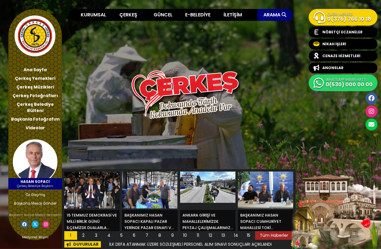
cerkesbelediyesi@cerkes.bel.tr (371, 124)
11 (198, 235)
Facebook (371, 98)
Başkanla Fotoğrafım (35, 119)
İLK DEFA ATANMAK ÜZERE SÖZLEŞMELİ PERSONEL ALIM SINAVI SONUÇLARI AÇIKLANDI (171, 244)
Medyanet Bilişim (35, 237)
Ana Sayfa (35, 70)
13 (223, 235)
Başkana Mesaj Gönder (35, 203)
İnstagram (371, 111)
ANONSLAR (332, 67)
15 (248, 235)
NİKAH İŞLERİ (334, 43)
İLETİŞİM (233, 14)
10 (185, 235)
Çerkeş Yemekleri (35, 78)
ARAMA (272, 14)
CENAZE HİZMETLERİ (341, 55)
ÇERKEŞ (128, 14)
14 (236, 235)
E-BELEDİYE (197, 14)
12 (210, 235)
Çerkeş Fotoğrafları (35, 96)
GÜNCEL (163, 14)
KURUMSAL (93, 14)
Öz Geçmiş (35, 194)
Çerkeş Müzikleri (35, 87)
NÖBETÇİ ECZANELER (342, 32)
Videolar (35, 128)
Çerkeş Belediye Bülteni (35, 107)
